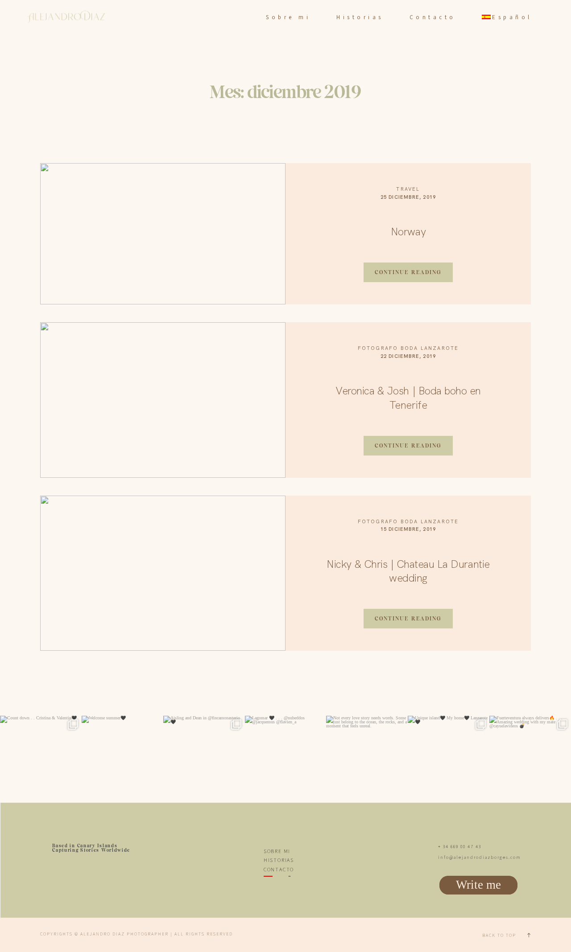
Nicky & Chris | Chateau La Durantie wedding (408, 571)
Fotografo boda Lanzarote (408, 348)
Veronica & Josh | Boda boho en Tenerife (408, 397)
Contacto (433, 17)
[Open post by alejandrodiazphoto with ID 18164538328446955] (204, 756)
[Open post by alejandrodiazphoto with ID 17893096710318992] (448, 756)
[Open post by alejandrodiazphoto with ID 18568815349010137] (530, 756)
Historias (360, 17)
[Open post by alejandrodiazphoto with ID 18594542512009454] (122, 756)
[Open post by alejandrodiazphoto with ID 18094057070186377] (367, 756)
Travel (408, 189)
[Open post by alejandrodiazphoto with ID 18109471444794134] (41, 756)
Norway (408, 231)
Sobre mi (288, 17)
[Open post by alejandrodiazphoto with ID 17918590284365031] (286, 756)
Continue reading (408, 272)
